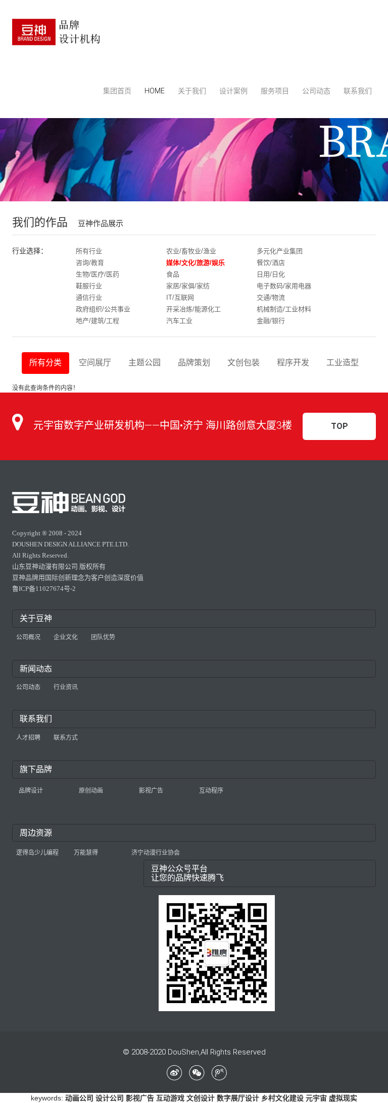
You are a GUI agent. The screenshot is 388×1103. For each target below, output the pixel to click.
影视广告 (151, 790)
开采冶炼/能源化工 (193, 309)
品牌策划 (194, 362)
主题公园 (144, 362)
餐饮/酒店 (271, 262)
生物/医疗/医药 (97, 274)
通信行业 (89, 297)
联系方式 (66, 737)
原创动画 (91, 790)
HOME (154, 91)
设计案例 (233, 91)
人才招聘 (28, 737)
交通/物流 (271, 297)
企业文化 (66, 637)
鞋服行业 (89, 286)
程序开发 (293, 362)
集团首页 (117, 91)
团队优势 (103, 637)
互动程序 (211, 790)
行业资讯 (66, 687)
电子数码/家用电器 (284, 286)
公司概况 (28, 637)
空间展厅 (95, 362)
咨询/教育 (90, 262)
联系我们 (358, 91)
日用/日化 (271, 274)
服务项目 (275, 91)
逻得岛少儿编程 (37, 852)
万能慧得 (86, 852)
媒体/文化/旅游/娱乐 (195, 262)
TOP (339, 426)
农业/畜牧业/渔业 (191, 251)
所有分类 (45, 362)
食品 (172, 274)
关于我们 (192, 91)
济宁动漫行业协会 (155, 852)
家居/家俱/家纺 (188, 286)
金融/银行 (271, 320)
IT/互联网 (180, 297)
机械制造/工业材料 (284, 309)
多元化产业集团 (280, 251)
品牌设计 (31, 790)
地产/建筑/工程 (97, 320)
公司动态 (316, 91)
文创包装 (243, 362)
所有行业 (89, 251)
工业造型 (342, 362)
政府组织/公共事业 (103, 309)
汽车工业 (179, 320)
